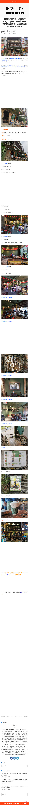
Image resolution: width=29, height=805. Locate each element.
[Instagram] (14, 758)
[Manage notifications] (26, 802)
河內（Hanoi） (6, 33)
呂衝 (4, 31)
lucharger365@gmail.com (8, 575)
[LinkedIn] (17, 758)
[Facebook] (11, 758)
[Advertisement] (14, 93)
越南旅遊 (14, 33)
